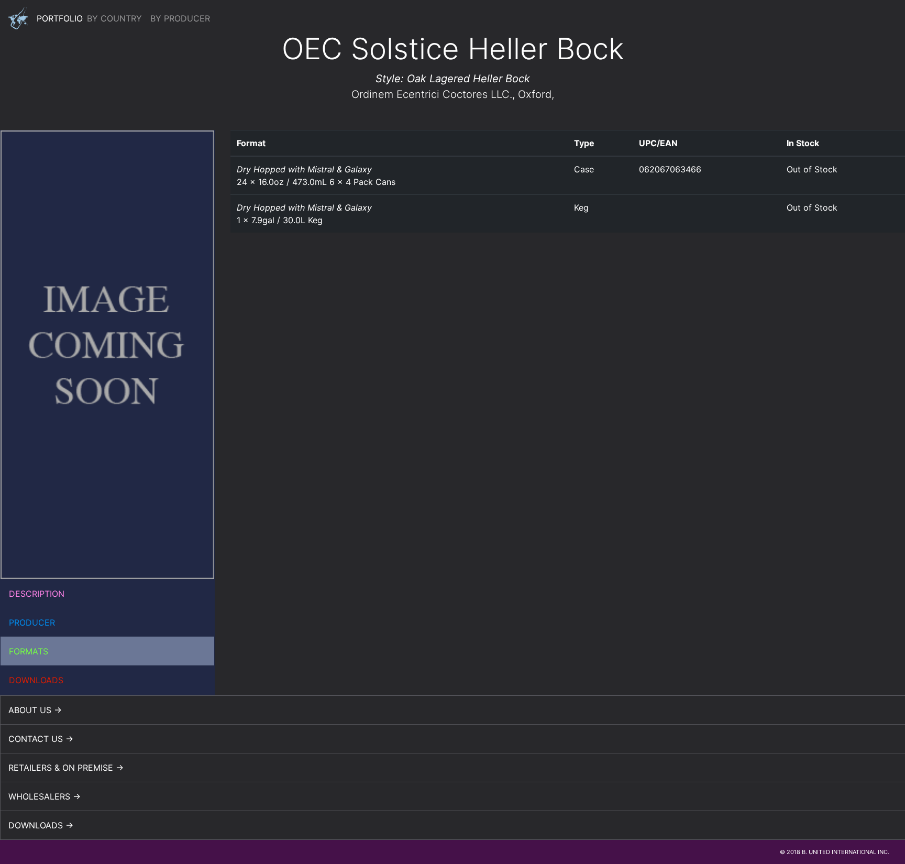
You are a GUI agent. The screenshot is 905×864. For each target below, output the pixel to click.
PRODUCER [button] (32, 622)
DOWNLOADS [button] (36, 680)
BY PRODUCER (180, 18)
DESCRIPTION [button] (36, 593)
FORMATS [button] (28, 651)
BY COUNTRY (114, 18)
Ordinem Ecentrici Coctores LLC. (431, 94)
